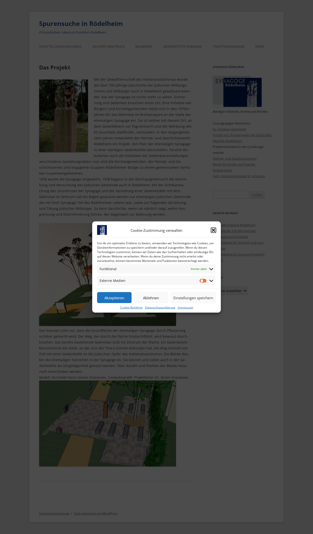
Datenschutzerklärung (160, 307)
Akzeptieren (114, 297)
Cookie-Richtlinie (131, 307)
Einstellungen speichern (193, 297)
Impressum (185, 307)
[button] (213, 230)
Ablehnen (151, 297)
